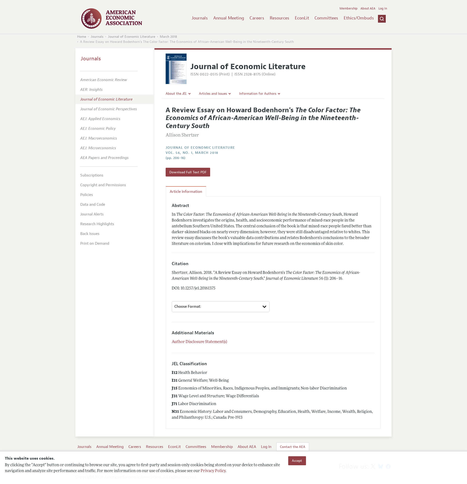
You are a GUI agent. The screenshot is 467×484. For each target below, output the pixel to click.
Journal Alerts (92, 214)
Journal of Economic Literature (131, 37)
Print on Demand (94, 243)
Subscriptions (91, 175)
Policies (86, 194)
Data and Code (92, 204)
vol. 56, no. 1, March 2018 (192, 153)
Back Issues (89, 233)
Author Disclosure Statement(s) (199, 342)
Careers (257, 18)
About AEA (367, 8)
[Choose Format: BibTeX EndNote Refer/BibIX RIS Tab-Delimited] (220, 306)
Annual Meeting (228, 18)
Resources (279, 18)
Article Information (186, 191)
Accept (297, 460)
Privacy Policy (213, 471)
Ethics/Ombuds (359, 18)
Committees (326, 18)
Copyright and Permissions (103, 185)
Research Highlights (97, 224)
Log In (382, 8)
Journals (200, 18)
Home (81, 37)
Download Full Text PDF (188, 172)
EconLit (302, 18)
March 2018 (168, 37)
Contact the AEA (292, 447)
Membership (349, 8)
